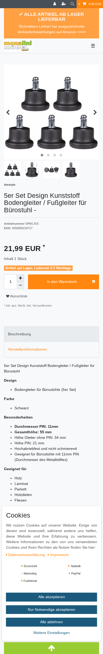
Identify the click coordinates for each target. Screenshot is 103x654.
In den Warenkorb (62, 281)
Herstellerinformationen (27, 349)
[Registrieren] (64, 4)
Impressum (59, 555)
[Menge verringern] (20, 285)
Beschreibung (19, 334)
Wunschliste (18, 296)
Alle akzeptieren (51, 597)
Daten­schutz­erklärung (27, 555)
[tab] (51, 334)
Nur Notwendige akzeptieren (51, 609)
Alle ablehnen (51, 622)
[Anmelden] (55, 4)
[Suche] (72, 4)
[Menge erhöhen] (20, 278)
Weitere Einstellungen (51, 633)
